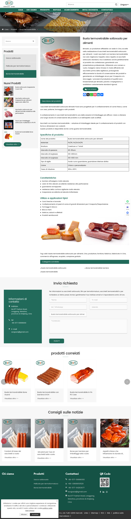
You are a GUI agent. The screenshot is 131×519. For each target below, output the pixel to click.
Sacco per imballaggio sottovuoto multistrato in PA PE (25, 122)
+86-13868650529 (75, 483)
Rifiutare (24, 514)
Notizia (57, 10)
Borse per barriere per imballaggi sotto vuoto (79, 452)
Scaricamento (71, 10)
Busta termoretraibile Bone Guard (24, 133)
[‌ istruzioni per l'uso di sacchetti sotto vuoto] (49, 433)
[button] (4, 382)
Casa (20, 10)
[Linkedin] (103, 492)
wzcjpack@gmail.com (19, 332)
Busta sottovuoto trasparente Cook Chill (25, 88)
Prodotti (45, 10)
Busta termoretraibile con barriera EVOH (48, 393)
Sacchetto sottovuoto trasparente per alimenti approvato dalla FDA (23, 100)
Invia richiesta (90, 10)
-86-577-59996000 (18, 323)
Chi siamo (32, 10)
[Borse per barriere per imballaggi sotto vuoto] (82, 433)
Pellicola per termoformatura (18, 66)
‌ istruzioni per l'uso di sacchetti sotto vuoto (46, 453)
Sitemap (94, 513)
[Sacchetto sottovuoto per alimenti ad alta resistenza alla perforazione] (8, 110)
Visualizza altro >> (11, 398)
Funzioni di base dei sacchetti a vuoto (13, 452)
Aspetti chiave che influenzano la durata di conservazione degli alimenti (113, 452)
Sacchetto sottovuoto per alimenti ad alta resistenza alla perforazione (25, 111)
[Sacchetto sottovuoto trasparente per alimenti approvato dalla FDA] (8, 98)
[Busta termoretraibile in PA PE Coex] (82, 374)
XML (108, 513)
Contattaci (107, 10)
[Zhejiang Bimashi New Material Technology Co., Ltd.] (9, 4)
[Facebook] (100, 492)
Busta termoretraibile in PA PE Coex (81, 393)
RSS (102, 513)
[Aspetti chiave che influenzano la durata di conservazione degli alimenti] (114, 433)
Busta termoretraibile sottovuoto (53, 268)
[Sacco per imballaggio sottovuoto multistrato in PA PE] (8, 121)
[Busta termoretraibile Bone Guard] (8, 132)
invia (56, 341)
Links (86, 513)
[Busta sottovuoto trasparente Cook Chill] (8, 87)
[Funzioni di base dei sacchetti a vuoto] (16, 433)
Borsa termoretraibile (27, 29)
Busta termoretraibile (46, 29)
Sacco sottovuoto (13, 58)
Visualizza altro (12, 144)
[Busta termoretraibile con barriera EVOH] (49, 374)
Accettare (35, 514)
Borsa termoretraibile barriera (97, 268)
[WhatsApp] (107, 492)
